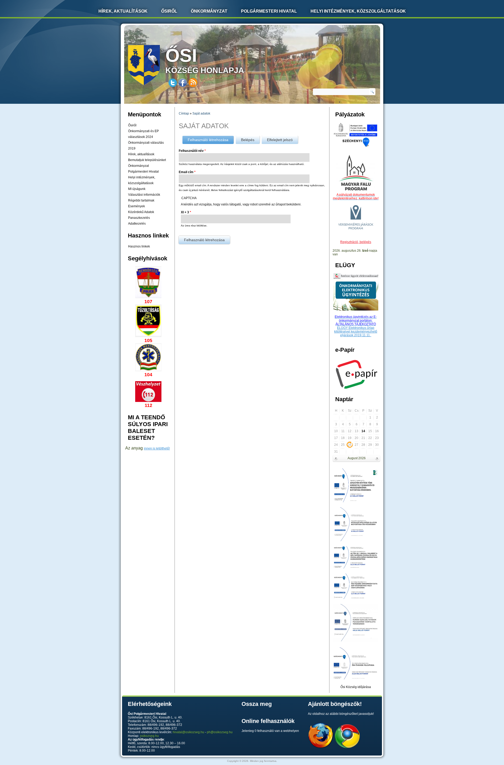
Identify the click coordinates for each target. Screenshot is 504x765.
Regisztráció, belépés (355, 242)
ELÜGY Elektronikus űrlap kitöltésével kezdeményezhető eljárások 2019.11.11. (355, 331)
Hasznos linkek (139, 246)
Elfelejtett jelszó (280, 140)
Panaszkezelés (139, 218)
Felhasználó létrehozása (211, 140)
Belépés (247, 140)
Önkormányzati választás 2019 (146, 145)
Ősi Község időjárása (355, 687)
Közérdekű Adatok (141, 212)
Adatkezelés (137, 223)
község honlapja (204, 60)
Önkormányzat (209, 11)
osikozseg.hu (149, 736)
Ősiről (169, 11)
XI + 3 (186, 212)
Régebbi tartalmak (141, 200)
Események (136, 206)
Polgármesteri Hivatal (269, 11)
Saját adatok (201, 113)
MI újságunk (136, 189)
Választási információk (144, 195)
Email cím (187, 172)
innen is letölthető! (157, 448)
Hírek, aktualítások (141, 154)
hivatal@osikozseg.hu (188, 732)
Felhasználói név (192, 151)
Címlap (184, 113)
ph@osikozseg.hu (220, 732)
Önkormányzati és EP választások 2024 (143, 134)
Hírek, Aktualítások (123, 11)
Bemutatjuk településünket (147, 160)
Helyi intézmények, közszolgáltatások (358, 11)
